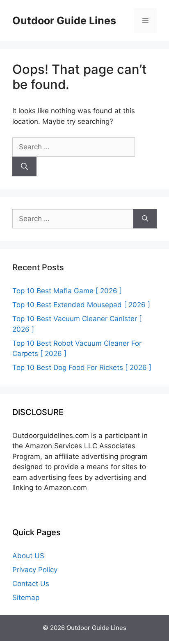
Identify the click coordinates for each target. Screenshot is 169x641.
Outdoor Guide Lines (64, 20)
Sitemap (25, 597)
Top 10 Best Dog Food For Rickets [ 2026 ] (81, 367)
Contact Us (30, 583)
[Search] (24, 166)
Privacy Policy (34, 570)
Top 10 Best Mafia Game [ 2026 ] (67, 291)
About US (28, 556)
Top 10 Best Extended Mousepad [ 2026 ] (81, 305)
